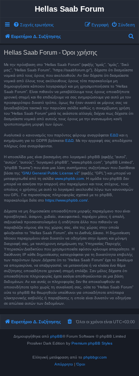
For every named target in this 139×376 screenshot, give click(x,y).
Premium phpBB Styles (91, 343)
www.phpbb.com (69, 178)
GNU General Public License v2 (50, 173)
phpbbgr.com (95, 357)
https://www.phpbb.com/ (66, 200)
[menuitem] (33, 24)
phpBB (56, 336)
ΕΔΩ (114, 135)
